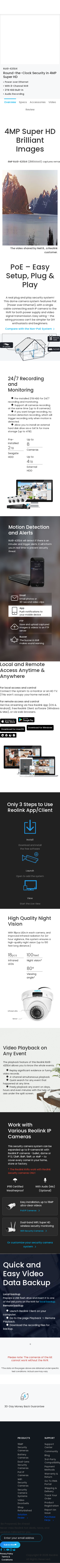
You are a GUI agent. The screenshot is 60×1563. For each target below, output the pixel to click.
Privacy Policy (6, 1553)
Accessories (38, 102)
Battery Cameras (23, 1456)
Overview (10, 102)
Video (52, 102)
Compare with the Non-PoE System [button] (28, 329)
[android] (26, 720)
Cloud (53, 10)
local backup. (48, 1301)
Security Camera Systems (22, 1493)
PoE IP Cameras (28, 1210)
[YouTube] (8, 1550)
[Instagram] (11, 1550)
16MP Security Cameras (23, 1447)
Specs (23, 102)
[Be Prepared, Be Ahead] (11, 7)
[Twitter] (4, 1550)
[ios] (8, 722)
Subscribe (9, 1544)
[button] (37, 10)
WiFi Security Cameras (32, 1231)
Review (30, 109)
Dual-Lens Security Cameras (23, 1465)
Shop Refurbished (25, 1509)
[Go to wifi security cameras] (11, 1226)
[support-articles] (8, 736)
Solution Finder (22, 1516)
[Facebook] (1, 1550)
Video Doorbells (23, 1502)
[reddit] (14, 1550)
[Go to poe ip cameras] (11, 1206)
